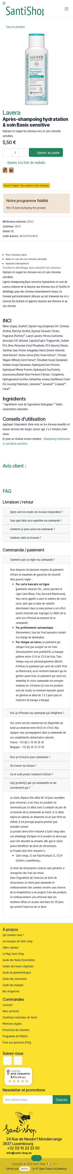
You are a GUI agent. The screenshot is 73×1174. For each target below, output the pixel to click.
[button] (46, 152)
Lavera (11, 112)
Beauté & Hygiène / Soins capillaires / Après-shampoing (26, 185)
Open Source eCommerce (53, 1168)
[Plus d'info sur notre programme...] (53, 201)
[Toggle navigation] (66, 9)
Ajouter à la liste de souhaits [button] (26, 162)
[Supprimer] (7, 152)
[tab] (36, 512)
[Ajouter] (22, 152)
